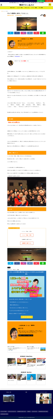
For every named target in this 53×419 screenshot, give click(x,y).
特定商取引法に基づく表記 (43, 411)
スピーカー (10, 269)
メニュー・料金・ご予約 (26, 235)
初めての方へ (12, 7)
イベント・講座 (34, 7)
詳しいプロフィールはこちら (23, 47)
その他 (9, 267)
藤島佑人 (41, 15)
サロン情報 (41, 7)
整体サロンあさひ (26, 5)
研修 (18, 269)
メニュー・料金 (20, 7)
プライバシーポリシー (12, 411)
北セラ (14, 269)
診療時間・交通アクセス (26, 243)
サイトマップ (35, 411)
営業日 (29, 411)
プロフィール (27, 7)
